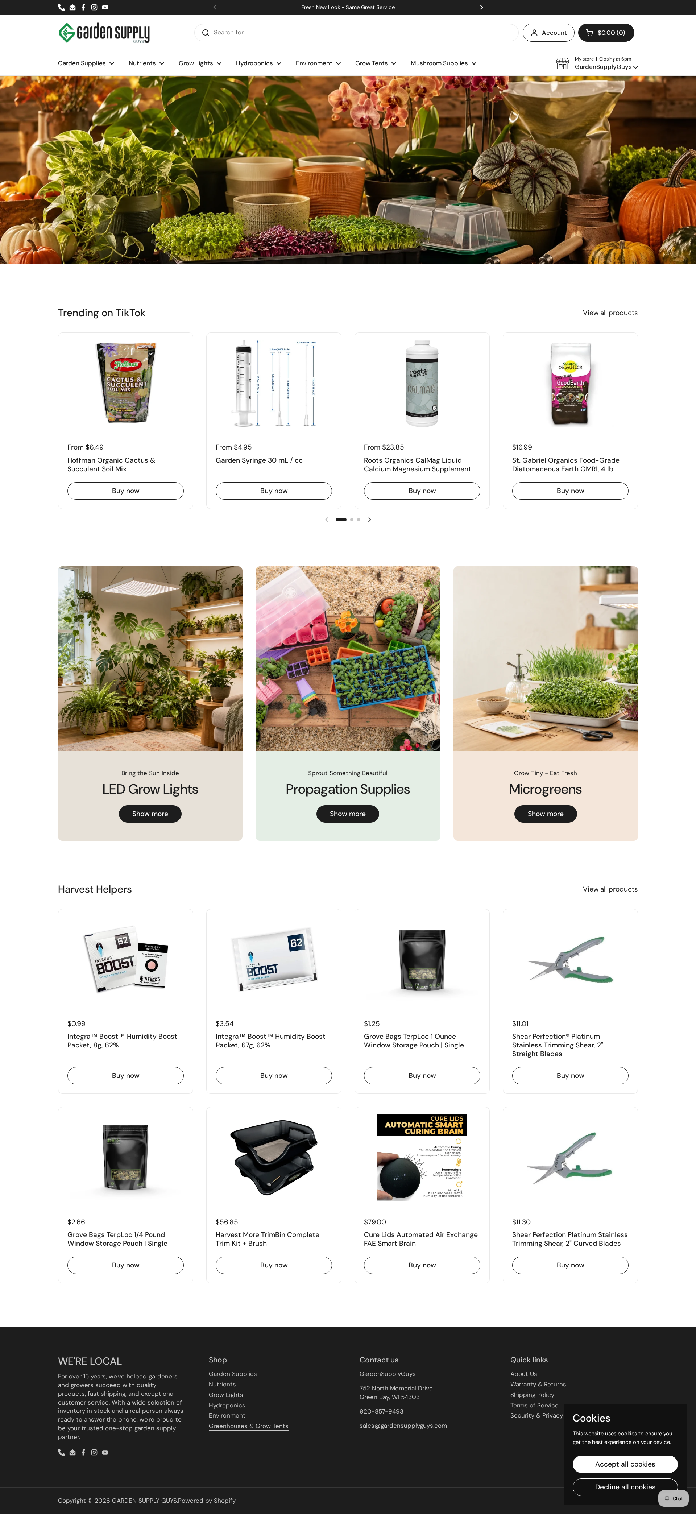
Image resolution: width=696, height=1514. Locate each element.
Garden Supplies (233, 1374)
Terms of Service (534, 1405)
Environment (227, 1415)
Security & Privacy (536, 1415)
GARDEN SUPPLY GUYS (144, 1501)
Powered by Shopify (207, 1501)
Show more (150, 813)
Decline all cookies (625, 1487)
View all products (610, 312)
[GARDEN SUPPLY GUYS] (104, 33)
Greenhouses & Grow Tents (249, 1426)
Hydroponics (227, 1405)
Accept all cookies (625, 1464)
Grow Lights (226, 1395)
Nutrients (222, 1384)
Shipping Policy (532, 1395)
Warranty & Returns (538, 1384)
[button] (606, 33)
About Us (523, 1374)
